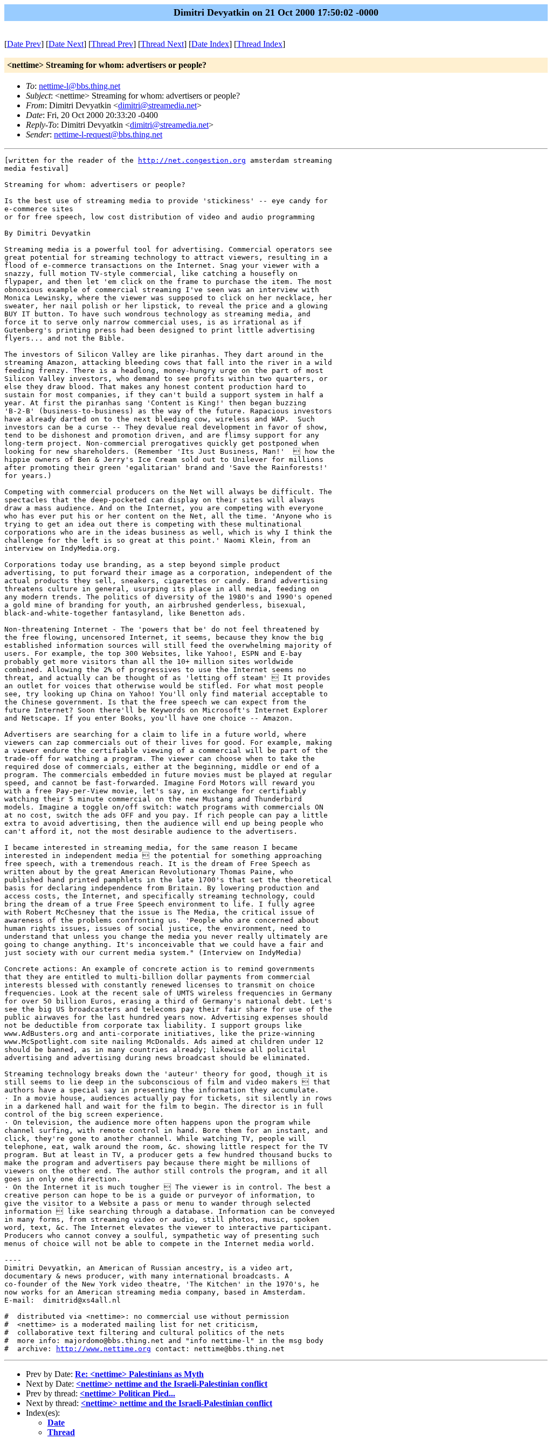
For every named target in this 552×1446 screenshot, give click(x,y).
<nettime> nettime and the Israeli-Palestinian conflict (171, 1383)
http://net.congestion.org (192, 160)
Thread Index (259, 44)
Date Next (66, 44)
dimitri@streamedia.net (157, 105)
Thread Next (162, 44)
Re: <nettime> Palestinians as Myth (139, 1374)
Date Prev (24, 44)
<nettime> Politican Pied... (127, 1393)
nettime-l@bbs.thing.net (79, 86)
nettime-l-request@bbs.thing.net (108, 134)
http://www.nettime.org (103, 1349)
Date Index (210, 44)
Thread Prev (112, 44)
